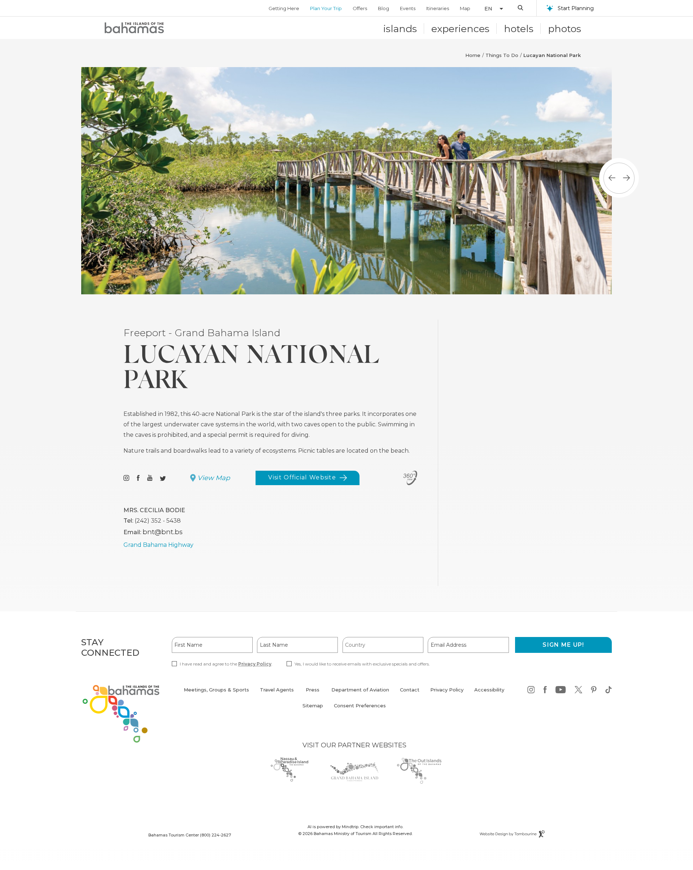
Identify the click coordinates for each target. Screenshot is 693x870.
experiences (460, 29)
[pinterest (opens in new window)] (594, 691)
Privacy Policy (254, 664)
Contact (409, 690)
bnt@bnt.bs (163, 532)
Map (465, 8)
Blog (383, 8)
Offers (360, 8)
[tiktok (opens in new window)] (608, 691)
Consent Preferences (360, 705)
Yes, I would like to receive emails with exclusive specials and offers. (362, 664)
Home (472, 55)
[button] (490, 8)
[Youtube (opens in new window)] (149, 478)
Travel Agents (277, 690)
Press (312, 690)
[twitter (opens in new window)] (578, 691)
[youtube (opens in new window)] (560, 691)
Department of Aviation (360, 694)
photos (564, 29)
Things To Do (501, 55)
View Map (213, 478)
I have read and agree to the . (226, 664)
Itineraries (437, 8)
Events (407, 8)
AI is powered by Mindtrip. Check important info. (355, 826)
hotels (518, 29)
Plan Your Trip (326, 8)
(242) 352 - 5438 (158, 520)
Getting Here (284, 8)
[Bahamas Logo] (134, 27)
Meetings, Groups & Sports (216, 690)
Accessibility (489, 690)
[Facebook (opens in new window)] (138, 478)
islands (400, 29)
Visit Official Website (302, 479)
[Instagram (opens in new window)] (126, 478)
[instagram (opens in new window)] (531, 691)
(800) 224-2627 (215, 835)
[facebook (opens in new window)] (545, 691)
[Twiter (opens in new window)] (163, 478)
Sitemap (312, 705)
